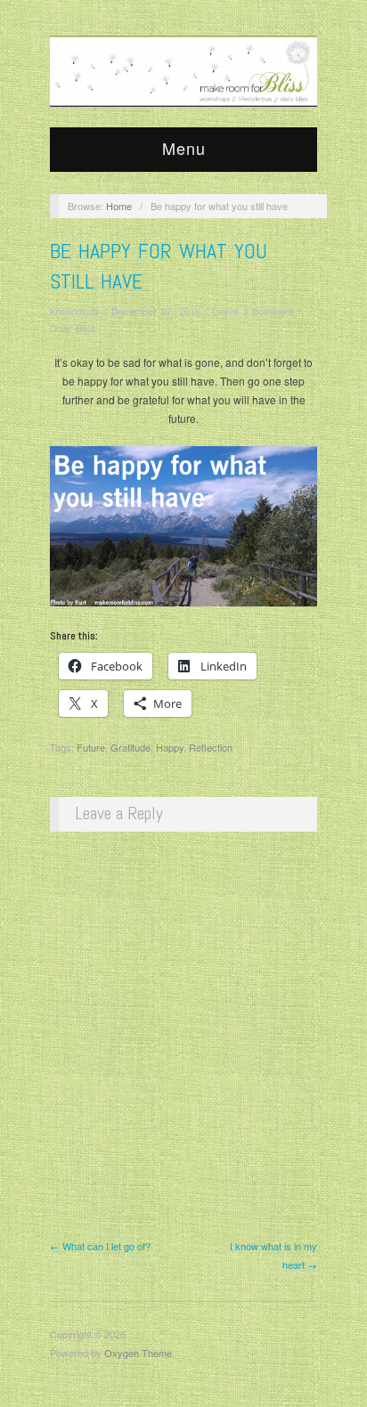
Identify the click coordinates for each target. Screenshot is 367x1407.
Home (119, 206)
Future (91, 747)
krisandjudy (75, 311)
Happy (170, 747)
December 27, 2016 (155, 311)
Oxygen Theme (138, 1353)
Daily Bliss (73, 328)
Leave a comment (252, 311)
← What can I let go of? (100, 1246)
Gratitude (130, 747)
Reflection (210, 747)
